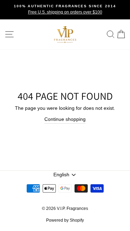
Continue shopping (65, 119)
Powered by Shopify (65, 220)
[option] (65, 9)
